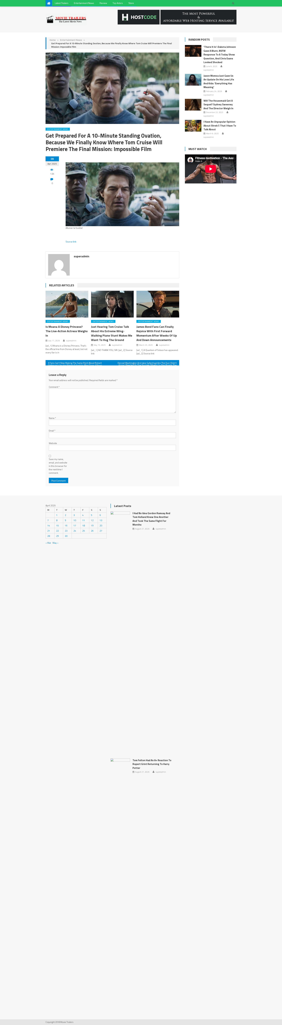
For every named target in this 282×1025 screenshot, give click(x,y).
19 (92, 525)
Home (53, 40)
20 (101, 525)
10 (74, 520)
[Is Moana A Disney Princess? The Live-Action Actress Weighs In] (67, 304)
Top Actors (118, 3)
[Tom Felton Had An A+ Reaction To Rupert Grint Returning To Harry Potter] (120, 880)
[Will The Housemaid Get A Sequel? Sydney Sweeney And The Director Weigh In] (193, 105)
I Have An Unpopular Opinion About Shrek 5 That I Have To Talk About (220, 125)
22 (57, 530)
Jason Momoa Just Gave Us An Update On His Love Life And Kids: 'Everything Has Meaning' (219, 81)
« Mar (48, 542)
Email (52, 430)
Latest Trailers (61, 3)
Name (52, 418)
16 (66, 525)
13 (101, 520)
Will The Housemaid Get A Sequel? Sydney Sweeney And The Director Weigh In (218, 104)
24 (74, 530)
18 (83, 525)
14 (48, 525)
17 (74, 525)
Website (53, 443)
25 (83, 530)
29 (57, 536)
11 (83, 520)
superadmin (81, 256)
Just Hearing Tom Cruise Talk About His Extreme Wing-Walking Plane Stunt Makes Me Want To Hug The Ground (111, 333)
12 (92, 520)
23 (66, 530)
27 (101, 530)
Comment (54, 387)
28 (48, 536)
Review (103, 3)
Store (131, 3)
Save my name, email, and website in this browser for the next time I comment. (58, 466)
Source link (71, 241)
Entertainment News (84, 3)
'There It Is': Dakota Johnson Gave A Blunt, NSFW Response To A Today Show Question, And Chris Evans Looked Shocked (220, 54)
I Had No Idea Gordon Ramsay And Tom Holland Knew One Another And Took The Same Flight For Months (151, 519)
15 (57, 525)
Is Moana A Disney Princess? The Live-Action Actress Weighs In (67, 331)
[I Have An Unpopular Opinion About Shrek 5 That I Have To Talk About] (193, 126)
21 (48, 530)
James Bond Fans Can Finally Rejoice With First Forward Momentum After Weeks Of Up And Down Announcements (156, 333)
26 (92, 530)
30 (66, 536)
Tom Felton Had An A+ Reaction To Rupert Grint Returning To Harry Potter (152, 764)
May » (55, 542)
